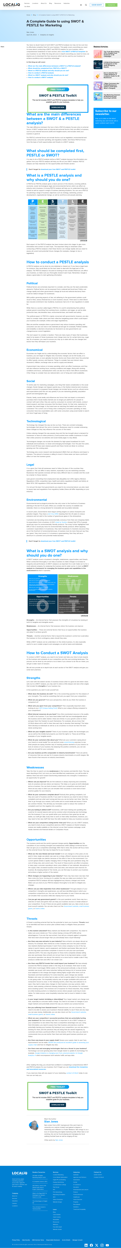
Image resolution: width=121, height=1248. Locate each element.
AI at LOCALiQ (66, 1240)
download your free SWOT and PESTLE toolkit (58, 169)
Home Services (77, 1199)
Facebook (91, 1245)
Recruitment (76, 1204)
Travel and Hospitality (79, 1209)
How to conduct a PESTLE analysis (41, 73)
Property (75, 1202)
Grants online (39, 908)
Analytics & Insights (47, 35)
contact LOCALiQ (72, 1073)
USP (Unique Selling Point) (48, 708)
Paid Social (56, 1187)
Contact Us (111, 5)
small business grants (35, 1014)
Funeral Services (78, 1194)
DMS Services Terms (38, 1240)
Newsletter (56, 1219)
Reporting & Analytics (59, 1194)
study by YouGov (61, 522)
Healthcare (76, 1197)
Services (27, 3)
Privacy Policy (16, 1240)
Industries (67, 3)
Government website (71, 906)
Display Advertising (58, 1182)
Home (28, 15)
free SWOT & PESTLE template (73, 51)
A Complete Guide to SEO (40, 1181)
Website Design (57, 1202)
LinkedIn (86, 1245)
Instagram (102, 1245)
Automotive (76, 1179)
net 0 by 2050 (53, 514)
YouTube (107, 1245)
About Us (44, 3)
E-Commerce (77, 1184)
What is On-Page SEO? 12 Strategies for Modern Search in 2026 (40, 1195)
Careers (14, 1203)
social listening (69, 742)
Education (76, 1187)
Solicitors (76, 1207)
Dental (75, 1182)
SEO (54, 1197)
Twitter (96, 1245)
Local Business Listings (59, 1184)
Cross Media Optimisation (60, 1177)
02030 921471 (97, 5)
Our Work (27, 6)
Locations (35, 3)
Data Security (26, 1240)
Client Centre (57, 1217)
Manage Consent (77, 1240)
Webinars (55, 1224)
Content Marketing (58, 1174)
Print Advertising (57, 1192)
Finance (75, 1192)
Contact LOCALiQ (99, 1177)
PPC (54, 1189)
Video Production (58, 1199)
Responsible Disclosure (53, 1240)
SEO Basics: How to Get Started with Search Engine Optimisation (39, 1187)
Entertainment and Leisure (80, 1189)
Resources (58, 3)
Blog (50, 3)
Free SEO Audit (57, 1227)
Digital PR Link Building (59, 1179)
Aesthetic (76, 1174)
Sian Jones (59, 1140)
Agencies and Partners (79, 1177)
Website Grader (57, 1229)
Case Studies (57, 1214)
